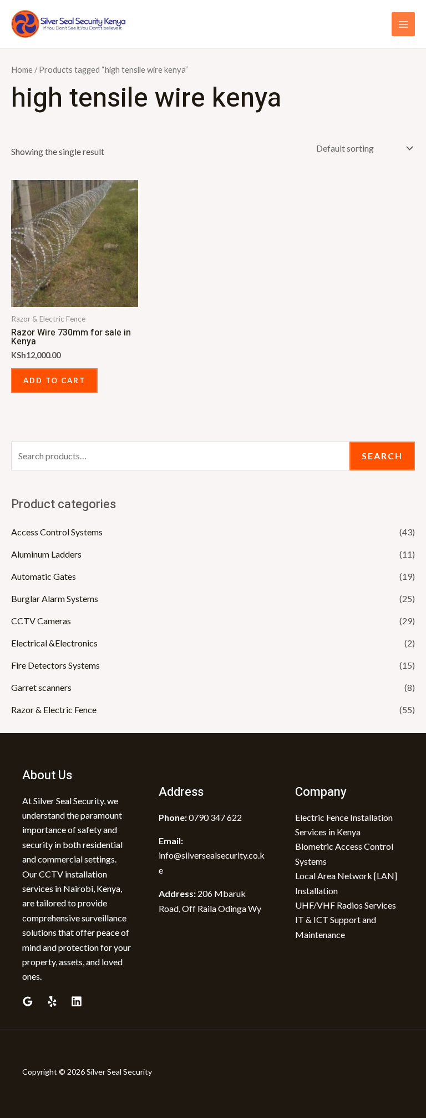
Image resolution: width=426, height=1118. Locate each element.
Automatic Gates (43, 576)
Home (22, 69)
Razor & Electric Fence (54, 709)
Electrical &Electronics (54, 643)
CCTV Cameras (41, 620)
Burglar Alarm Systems (54, 598)
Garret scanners (41, 687)
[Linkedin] (76, 1001)
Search (382, 455)
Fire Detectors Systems (55, 665)
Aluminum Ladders (46, 554)
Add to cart (54, 380)
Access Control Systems (57, 532)
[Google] (27, 1001)
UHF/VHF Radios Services (345, 905)
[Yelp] (52, 1001)
